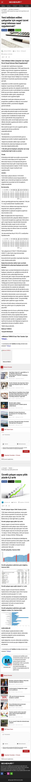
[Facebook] (2, 773)
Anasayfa (5, 9)
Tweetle (12, 30)
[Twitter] (5, 773)
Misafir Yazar (20, 425)
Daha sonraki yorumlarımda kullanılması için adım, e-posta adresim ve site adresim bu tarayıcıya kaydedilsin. (15, 448)
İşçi (9, 9)
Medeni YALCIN (20, 417)
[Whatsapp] (11, 773)
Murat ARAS (19, 699)
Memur (12, 9)
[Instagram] (8, 773)
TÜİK (2, 512)
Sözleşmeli (16, 9)
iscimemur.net (19, 407)
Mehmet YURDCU (7, 51)
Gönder (19, 30)
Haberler (10, 468)
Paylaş (5, 30)
